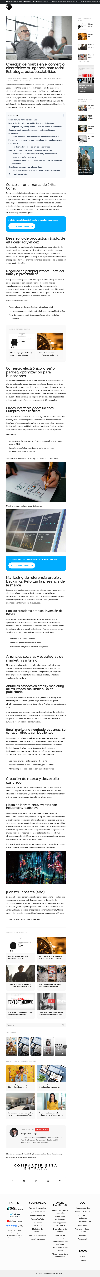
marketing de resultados (17, 700)
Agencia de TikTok (37, 1212)
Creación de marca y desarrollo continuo (25, 167)
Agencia (15, 1154)
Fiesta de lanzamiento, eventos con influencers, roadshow (35, 170)
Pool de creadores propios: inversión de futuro (30, 147)
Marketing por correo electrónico (60, 1224)
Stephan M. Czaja (29, 1133)
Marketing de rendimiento (60, 1218)
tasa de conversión (41, 390)
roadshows (11, 816)
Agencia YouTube (37, 1219)
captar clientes (30, 833)
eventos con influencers (42, 813)
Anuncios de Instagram (82, 1216)
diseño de (13, 380)
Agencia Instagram (37, 1215)
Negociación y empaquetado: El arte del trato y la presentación (37, 127)
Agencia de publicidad (25, 1154)
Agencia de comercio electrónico (60, 1211)
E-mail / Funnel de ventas (60, 1230)
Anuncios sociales (83, 1208)
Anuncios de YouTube (82, 1222)
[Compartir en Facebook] (12, 1180)
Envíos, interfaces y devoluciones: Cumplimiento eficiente (35, 137)
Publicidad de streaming (60, 1236)
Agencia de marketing (37, 1208)
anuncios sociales (22, 665)
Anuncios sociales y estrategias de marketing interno (30, 150)
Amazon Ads (82, 1239)
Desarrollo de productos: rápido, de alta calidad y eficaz (31, 123)
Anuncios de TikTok (82, 1212)
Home (10, 78)
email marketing (34, 738)
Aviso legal (55, 1273)
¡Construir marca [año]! (18, 174)
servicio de (21, 738)
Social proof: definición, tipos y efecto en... (53, 1)
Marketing (16, 78)
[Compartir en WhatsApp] (36, 1180)
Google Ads (82, 1225)
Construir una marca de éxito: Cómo (23, 120)
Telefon (83, 1260)
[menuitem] (14, 1)
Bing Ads (82, 1235)
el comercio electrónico (38, 193)
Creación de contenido (37, 1224)
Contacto (31, 107)
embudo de (48, 738)
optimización (40, 393)
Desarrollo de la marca (54, 1154)
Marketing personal (37, 1239)
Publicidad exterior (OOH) (60, 1249)
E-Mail (82, 1256)
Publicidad (23, 1157)
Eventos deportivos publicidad (60, 1243)
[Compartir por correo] (60, 1180)
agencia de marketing (42, 101)
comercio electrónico (27, 380)
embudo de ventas (33, 751)
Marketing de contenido (37, 1230)
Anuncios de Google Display (82, 1230)
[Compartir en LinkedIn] (48, 1180)
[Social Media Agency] (28, 9)
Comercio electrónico (40, 1154)
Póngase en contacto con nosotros (24, 919)
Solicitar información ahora (22, 226)
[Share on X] (24, 1180)
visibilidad (45, 397)
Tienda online (31, 1157)
